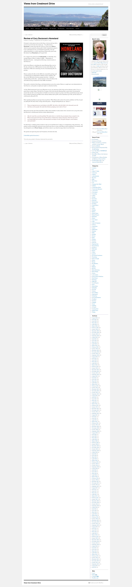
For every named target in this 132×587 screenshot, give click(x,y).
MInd (93, 232)
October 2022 (95, 392)
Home (27, 28)
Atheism (94, 174)
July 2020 (94, 434)
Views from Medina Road (102, 128)
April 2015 (94, 533)
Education (94, 200)
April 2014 (94, 552)
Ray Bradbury (95, 263)
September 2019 (95, 450)
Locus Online (97, 62)
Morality (94, 234)
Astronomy (94, 172)
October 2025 (95, 334)
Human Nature (95, 213)
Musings (37, 28)
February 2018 (95, 478)
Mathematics (94, 229)
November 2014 (95, 541)
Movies (93, 236)
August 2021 (95, 415)
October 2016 (95, 504)
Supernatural (95, 294)
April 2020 (94, 439)
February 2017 (95, 497)
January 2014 (95, 557)
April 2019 (94, 458)
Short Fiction (95, 278)
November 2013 (95, 560)
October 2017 (95, 484)
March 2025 (94, 345)
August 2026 (95, 318)
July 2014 (94, 547)
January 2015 (95, 538)
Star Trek (94, 289)
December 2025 (95, 330)
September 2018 (95, 466)
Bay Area (94, 177)
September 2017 (95, 486)
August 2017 (95, 488)
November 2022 (95, 390)
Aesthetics (94, 168)
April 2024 (94, 363)
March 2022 (94, 403)
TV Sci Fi (94, 307)
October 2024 (95, 353)
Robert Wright (95, 271)
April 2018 (94, 475)
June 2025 (94, 340)
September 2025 (95, 335)
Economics (94, 198)
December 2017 (95, 481)
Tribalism (94, 305)
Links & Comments (96, 223)
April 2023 (94, 382)
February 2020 (95, 442)
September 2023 (95, 374)
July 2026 (94, 319)
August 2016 (95, 507)
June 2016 (94, 510)
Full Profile (94, 72)
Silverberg (94, 279)
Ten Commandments (96, 297)
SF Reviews (53, 28)
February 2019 (95, 462)
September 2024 (95, 355)
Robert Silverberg (96, 270)
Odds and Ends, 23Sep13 (76, 34)
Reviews (38, 139)
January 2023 (95, 387)
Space (93, 284)
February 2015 (95, 536)
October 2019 (95, 449)
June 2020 (94, 436)
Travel (93, 304)
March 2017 (94, 496)
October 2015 (95, 523)
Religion (94, 266)
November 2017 (95, 483)
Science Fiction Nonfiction (97, 276)
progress (94, 253)
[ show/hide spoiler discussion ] (31, 135)
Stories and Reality (96, 146)
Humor (93, 218)
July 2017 (94, 489)
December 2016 (95, 500)
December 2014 (95, 539)
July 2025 (94, 339)
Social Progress (95, 283)
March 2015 (94, 534)
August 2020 (95, 432)
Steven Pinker (95, 292)
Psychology (94, 257)
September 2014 (95, 544)
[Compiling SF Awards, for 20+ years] (99, 105)
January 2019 (95, 463)
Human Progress (95, 215)
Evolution (94, 203)
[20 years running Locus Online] (99, 115)
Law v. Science (28, 34)
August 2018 (95, 468)
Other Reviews (70, 28)
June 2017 (94, 491)
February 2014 (95, 556)
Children (94, 185)
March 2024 (94, 364)
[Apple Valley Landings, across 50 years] (99, 125)
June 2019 (94, 455)
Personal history (95, 245)
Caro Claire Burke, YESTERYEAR (99, 150)
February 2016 (95, 517)
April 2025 (94, 343)
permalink (50, 139)
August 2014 (95, 546)
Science (93, 273)
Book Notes (94, 181)
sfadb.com (99, 66)
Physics (93, 250)
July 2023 (94, 377)
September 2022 (95, 394)
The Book (94, 299)
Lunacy (93, 227)
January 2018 (95, 479)
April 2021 (94, 420)
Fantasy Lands (95, 152)
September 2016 (95, 505)
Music (93, 237)
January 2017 (95, 499)
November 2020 (95, 428)
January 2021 (95, 424)
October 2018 (95, 465)
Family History (95, 205)
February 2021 (95, 423)
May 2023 (94, 381)
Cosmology (94, 193)
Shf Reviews (61, 28)
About (32, 28)
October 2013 (95, 562)
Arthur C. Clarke (95, 171)
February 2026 (95, 327)
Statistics (94, 291)
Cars (93, 182)
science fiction (95, 274)
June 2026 (94, 321)
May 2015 (94, 531)
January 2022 (95, 407)
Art (93, 169)
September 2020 (95, 431)
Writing (93, 312)
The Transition (95, 139)
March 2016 (94, 515)
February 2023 (95, 386)
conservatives (95, 190)
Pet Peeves (94, 247)
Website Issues (95, 310)
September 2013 (95, 564)
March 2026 (94, 326)
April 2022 (94, 402)
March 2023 (94, 384)
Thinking (94, 302)
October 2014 (95, 543)
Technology (94, 295)
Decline (93, 197)
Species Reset (95, 286)
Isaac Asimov (95, 219)
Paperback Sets (95, 244)
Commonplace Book (96, 187)
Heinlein (94, 210)
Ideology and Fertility (96, 141)
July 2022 (94, 397)
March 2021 (94, 421)
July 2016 (94, 509)
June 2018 (94, 471)
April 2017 (94, 494)
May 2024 (94, 361)
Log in (93, 573)
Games (93, 208)
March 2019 (94, 460)
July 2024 (94, 358)
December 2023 (95, 369)
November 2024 (95, 352)
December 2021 (95, 408)
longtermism (94, 226)
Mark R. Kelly (48, 40)
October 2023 (95, 373)
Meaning (94, 231)
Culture (93, 195)
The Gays (94, 300)
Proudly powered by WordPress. (96, 582)
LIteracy (94, 224)
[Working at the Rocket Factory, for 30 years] (99, 99)
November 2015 (95, 522)
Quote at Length (95, 258)
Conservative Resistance (97, 189)
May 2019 (94, 457)
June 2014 (94, 549)
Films (93, 206)
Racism (93, 261)
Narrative (94, 240)
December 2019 (95, 445)
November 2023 (95, 371)
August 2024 (95, 356)
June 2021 (94, 418)
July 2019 (94, 454)
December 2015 (95, 520)
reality (93, 265)
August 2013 (95, 565)
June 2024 (94, 360)
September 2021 (95, 413)
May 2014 (94, 551)
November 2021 (95, 410)
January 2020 (95, 444)
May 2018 (94, 473)
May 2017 (94, 492)
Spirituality (94, 287)
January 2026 (95, 329)
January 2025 (95, 348)
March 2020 (94, 441)
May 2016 (94, 512)
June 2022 (94, 398)
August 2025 (95, 337)
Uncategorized (95, 308)
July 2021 (94, 416)
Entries (94, 574)
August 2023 (95, 376)
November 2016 (95, 502)
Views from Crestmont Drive (39, 3)
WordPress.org (95, 578)
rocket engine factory (97, 71)
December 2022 (95, 389)
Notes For (94, 242)
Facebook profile (95, 74)
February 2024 (95, 366)
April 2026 (94, 324)
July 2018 (94, 470)
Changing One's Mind (96, 184)
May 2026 (94, 322)
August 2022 (95, 395)
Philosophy (94, 249)
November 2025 (95, 332)
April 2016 (94, 513)
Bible (93, 179)
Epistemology (95, 202)
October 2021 (95, 411)
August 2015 (95, 526)
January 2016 (95, 518)
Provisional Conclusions (97, 255)
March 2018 (94, 476)
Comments (95, 576)
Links (93, 221)
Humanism (94, 216)
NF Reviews (45, 28)
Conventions (94, 192)
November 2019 (95, 447)
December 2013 (95, 559)
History (93, 211)
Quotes (77, 28)
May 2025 (94, 342)
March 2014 (94, 554)
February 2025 (95, 347)
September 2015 (95, 525)
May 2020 (94, 437)
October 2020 (95, 429)
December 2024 (95, 350)
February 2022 (95, 405)
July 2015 (94, 528)
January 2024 (95, 368)
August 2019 (95, 452)
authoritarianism (95, 176)
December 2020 (95, 426)
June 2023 (94, 379)
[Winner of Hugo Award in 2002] (99, 90)
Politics (93, 252)
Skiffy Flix (94, 281)
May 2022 (94, 400)
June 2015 (94, 530)
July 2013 (94, 567)
